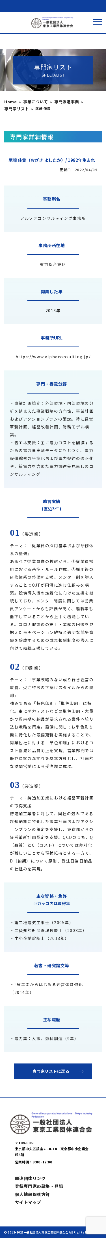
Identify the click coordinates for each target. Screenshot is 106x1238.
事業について (35, 101)
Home (10, 101)
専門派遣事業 (66, 101)
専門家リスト (16, 108)
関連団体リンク (30, 1178)
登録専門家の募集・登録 (39, 1186)
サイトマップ (28, 1202)
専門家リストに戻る (51, 1071)
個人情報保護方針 (32, 1194)
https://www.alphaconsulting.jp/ (53, 356)
